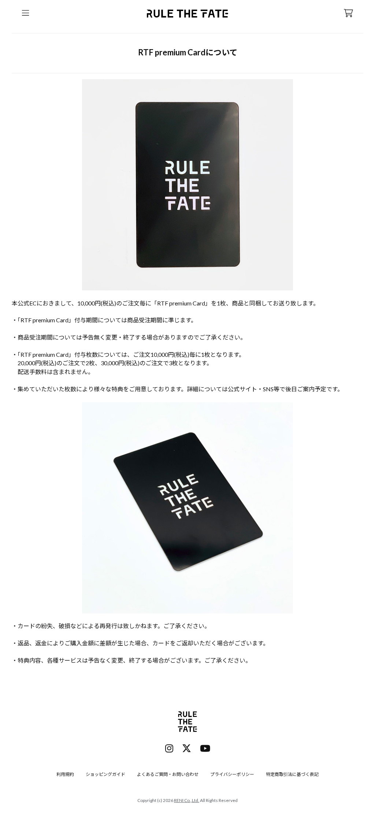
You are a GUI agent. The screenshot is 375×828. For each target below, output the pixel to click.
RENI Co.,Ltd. (186, 800)
